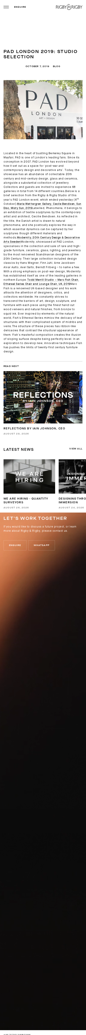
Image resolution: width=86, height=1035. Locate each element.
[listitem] (29, 484)
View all (75, 449)
